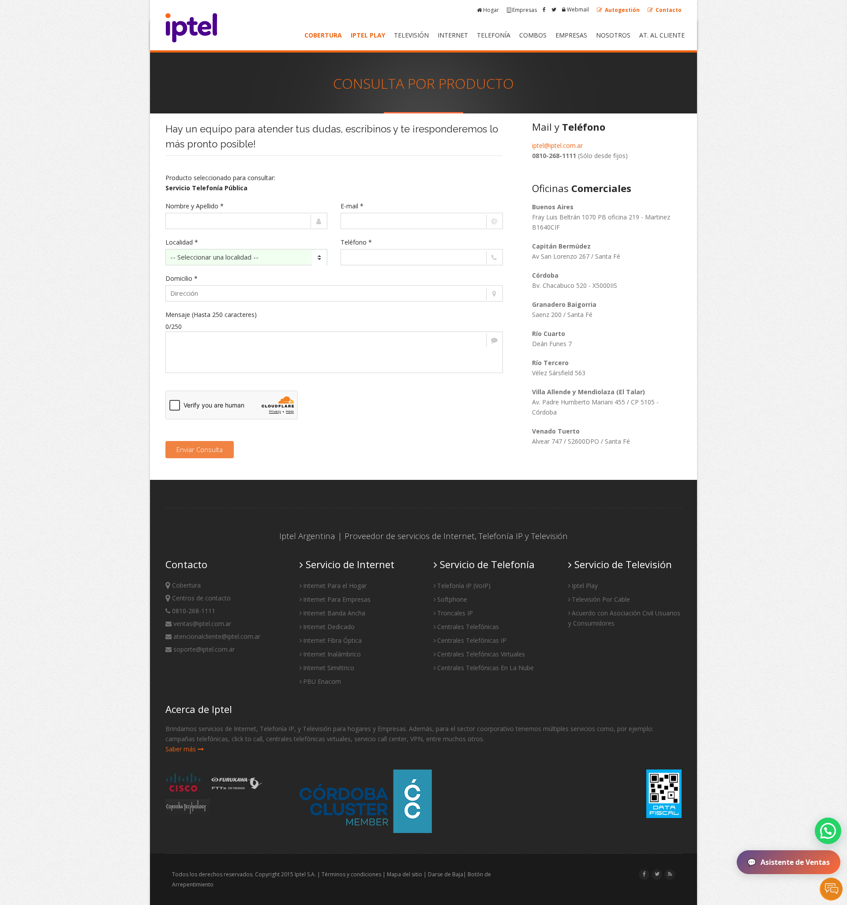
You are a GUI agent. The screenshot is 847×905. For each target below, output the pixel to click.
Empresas (524, 10)
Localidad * (181, 242)
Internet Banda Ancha (334, 613)
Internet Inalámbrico (332, 654)
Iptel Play (368, 35)
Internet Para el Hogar (335, 585)
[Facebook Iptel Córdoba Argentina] (644, 874)
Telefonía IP (501, 535)
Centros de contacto (200, 598)
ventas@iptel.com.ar (201, 623)
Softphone (452, 599)
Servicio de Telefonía (486, 564)
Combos (533, 35)
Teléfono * (356, 242)
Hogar (491, 10)
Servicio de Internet (348, 564)
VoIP (481, 585)
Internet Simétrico (328, 668)
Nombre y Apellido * (194, 206)
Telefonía (493, 35)
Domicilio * (181, 278)
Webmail (577, 9)
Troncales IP (455, 613)
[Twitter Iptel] (553, 9)
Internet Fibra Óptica (332, 640)
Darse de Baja (445, 874)
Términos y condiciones (351, 874)
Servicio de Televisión (622, 564)
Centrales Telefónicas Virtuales (481, 654)
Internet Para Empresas (337, 599)
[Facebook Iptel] (544, 9)
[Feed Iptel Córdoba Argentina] (670, 874)
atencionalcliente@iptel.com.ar (216, 636)
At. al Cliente (662, 35)
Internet (453, 35)
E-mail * (352, 206)
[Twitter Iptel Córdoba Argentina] (657, 874)
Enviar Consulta (199, 449)
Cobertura (323, 35)
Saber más (181, 749)
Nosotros (613, 35)
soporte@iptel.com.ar (203, 649)
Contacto (668, 10)
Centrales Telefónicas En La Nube (485, 668)
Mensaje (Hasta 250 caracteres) (211, 314)
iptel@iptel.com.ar (557, 145)
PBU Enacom (322, 681)
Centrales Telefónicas (468, 626)
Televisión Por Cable (601, 599)
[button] (828, 831)
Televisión (411, 35)
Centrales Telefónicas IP (471, 640)
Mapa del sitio (404, 874)
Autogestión (621, 10)
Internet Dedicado (329, 626)
